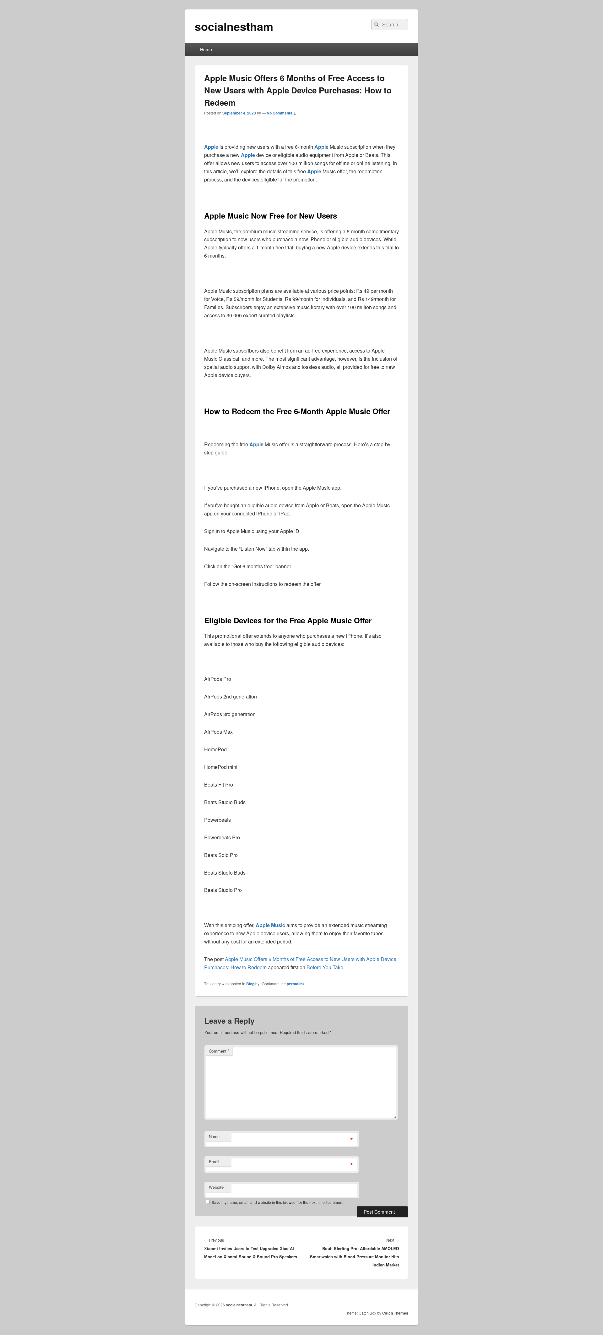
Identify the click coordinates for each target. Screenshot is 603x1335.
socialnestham (234, 26)
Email (214, 1162)
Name (214, 1136)
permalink (296, 984)
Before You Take (325, 967)
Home (206, 49)
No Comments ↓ (281, 113)
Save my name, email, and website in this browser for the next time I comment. (278, 1202)
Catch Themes (395, 1313)
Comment (219, 1051)
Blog (250, 984)
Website (216, 1187)
